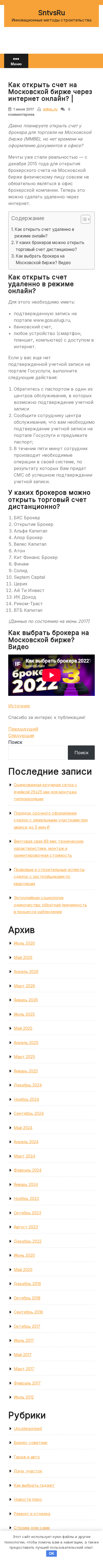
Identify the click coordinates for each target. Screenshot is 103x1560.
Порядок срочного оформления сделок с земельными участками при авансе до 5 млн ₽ (51, 820)
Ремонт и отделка (32, 1513)
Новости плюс (28, 1499)
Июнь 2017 (24, 1340)
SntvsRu (51, 13)
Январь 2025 (26, 1071)
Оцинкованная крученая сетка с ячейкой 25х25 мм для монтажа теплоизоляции (45, 791)
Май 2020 (23, 1269)
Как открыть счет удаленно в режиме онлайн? (44, 233)
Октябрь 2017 (27, 1326)
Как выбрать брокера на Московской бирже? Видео (43, 259)
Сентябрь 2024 (29, 1113)
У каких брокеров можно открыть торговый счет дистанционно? (50, 246)
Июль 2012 (24, 1397)
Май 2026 (23, 957)
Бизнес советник (31, 1442)
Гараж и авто (27, 1456)
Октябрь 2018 (27, 1298)
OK (51, 1553)
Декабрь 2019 (27, 1283)
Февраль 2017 (27, 1383)
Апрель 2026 (26, 971)
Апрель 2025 (26, 1042)
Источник (19, 706)
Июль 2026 (24, 943)
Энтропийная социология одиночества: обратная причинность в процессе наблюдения (50, 904)
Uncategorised (28, 1428)
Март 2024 (24, 1156)
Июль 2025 (24, 1014)
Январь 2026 (26, 999)
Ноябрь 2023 (26, 1198)
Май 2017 (23, 1354)
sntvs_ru (50, 109)
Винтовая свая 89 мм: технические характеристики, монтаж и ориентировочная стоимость (48, 848)
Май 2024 (23, 1127)
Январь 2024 (26, 1184)
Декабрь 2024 (28, 1085)
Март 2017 (24, 1368)
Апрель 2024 (26, 1141)
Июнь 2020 (24, 1255)
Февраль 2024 (27, 1170)
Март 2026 (24, 985)
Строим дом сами (32, 1527)
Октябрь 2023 (27, 1212)
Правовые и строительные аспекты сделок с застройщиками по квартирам (49, 876)
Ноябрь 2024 (26, 1099)
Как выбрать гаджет (34, 1485)
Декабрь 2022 (27, 1241)
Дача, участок (28, 1471)
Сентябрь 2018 (28, 1312)
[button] (83, 220)
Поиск (15, 742)
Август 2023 (26, 1226)
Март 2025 (24, 1056)
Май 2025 (23, 1028)
